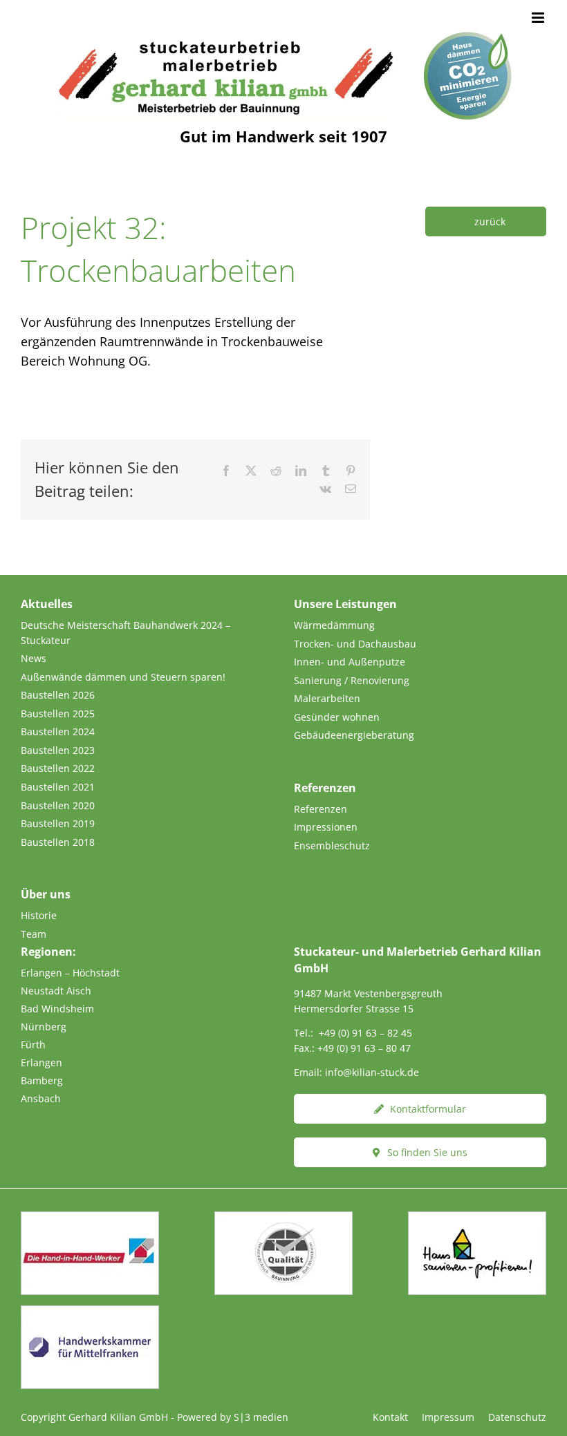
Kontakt (390, 1417)
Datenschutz (517, 1417)
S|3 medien (261, 1417)
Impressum (448, 1417)
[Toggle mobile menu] (539, 17)
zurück (489, 221)
